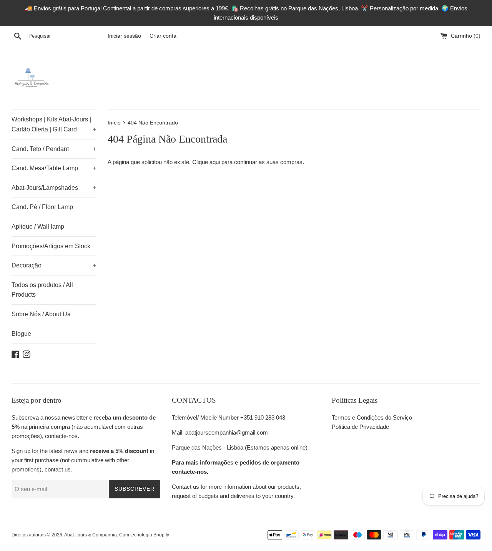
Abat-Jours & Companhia (90, 535)
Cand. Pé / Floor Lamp (42, 207)
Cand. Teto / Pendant (54, 149)
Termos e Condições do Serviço (372, 417)
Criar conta (163, 36)
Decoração (54, 265)
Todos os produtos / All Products (42, 290)
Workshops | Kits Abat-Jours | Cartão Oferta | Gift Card (54, 124)
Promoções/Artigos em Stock (51, 246)
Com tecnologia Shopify (144, 535)
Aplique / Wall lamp (38, 226)
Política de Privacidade (360, 426)
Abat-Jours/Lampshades (54, 187)
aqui (214, 162)
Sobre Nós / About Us (41, 314)
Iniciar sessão (124, 36)
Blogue (21, 333)
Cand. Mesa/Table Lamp (54, 168)
